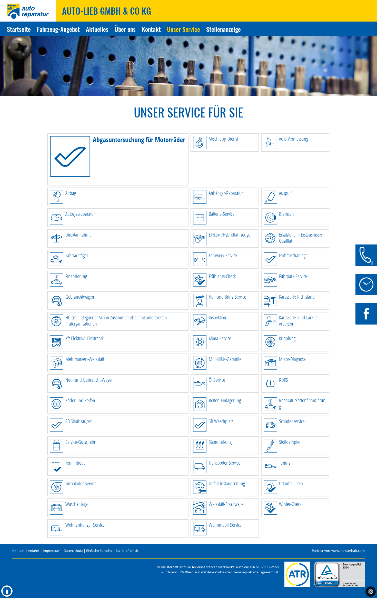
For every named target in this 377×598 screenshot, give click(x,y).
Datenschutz (73, 550)
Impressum (51, 550)
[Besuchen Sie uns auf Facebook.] (366, 314)
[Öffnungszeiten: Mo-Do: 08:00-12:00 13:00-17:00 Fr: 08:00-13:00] (366, 284)
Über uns (125, 29)
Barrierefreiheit (126, 550)
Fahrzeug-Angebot (58, 29)
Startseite (19, 29)
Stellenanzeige (223, 29)
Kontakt (151, 29)
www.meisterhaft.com (348, 550)
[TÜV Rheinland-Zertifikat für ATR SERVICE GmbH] (339, 574)
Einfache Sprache (99, 550)
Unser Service (183, 29)
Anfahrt (33, 550)
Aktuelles (97, 29)
